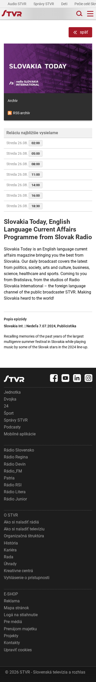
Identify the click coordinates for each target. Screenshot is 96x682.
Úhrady (10, 563)
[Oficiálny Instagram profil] (88, 378)
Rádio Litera (15, 491)
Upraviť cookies (18, 649)
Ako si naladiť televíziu (24, 529)
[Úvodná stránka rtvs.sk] (12, 13)
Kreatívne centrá (18, 570)
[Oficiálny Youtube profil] (65, 378)
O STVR (11, 515)
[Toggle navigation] (90, 13)
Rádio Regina (16, 457)
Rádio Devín (15, 464)
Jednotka (12, 392)
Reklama (12, 601)
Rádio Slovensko (19, 450)
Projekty (11, 635)
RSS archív (21, 113)
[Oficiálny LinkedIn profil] (77, 378)
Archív (13, 101)
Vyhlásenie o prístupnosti (26, 577)
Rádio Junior (15, 499)
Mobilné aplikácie (20, 434)
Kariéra (10, 550)
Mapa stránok (16, 607)
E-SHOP (11, 594)
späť (84, 32)
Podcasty (12, 427)
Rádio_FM (13, 471)
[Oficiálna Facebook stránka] (54, 378)
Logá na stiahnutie (21, 614)
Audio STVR (17, 4)
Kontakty (12, 642)
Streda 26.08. (23, 143)
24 (6, 406)
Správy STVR (44, 4)
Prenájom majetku (20, 628)
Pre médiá (13, 621)
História (11, 543)
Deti (64, 4)
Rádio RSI (13, 484)
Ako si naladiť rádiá (21, 522)
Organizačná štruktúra (24, 535)
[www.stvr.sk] (14, 378)
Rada (8, 556)
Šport (9, 413)
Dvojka (10, 399)
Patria (9, 478)
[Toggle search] (78, 13)
